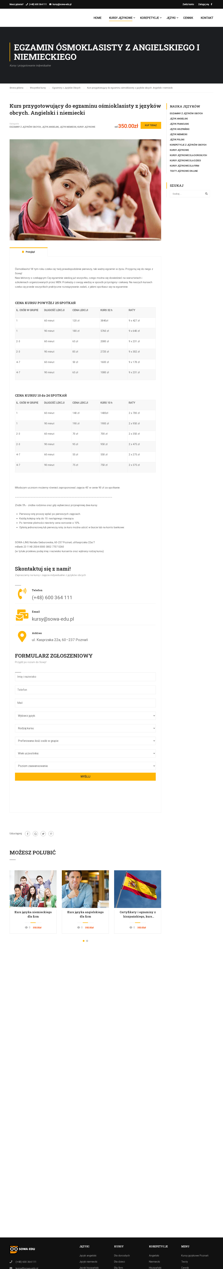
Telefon (37, 590)
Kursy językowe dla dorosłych (188, 155)
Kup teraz (151, 125)
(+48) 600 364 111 (38, 4)
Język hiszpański (179, 129)
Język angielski (50, 127)
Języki (171, 18)
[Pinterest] (51, 833)
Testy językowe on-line (184, 171)
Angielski (154, 1255)
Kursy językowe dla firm (184, 165)
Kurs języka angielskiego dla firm (85, 914)
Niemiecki (154, 1261)
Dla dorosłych (122, 1255)
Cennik (188, 18)
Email (36, 611)
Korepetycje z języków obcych (188, 144)
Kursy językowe (120, 18)
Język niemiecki (68, 127)
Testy (184, 1261)
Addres (37, 633)
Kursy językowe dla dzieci (185, 160)
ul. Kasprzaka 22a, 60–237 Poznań (60, 640)
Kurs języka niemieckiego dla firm (33, 914)
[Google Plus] (35, 833)
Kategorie (14, 124)
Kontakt (207, 18)
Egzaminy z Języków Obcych (25, 127)
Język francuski (179, 124)
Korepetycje (149, 18)
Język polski (177, 139)
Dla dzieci (119, 1261)
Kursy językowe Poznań (194, 1255)
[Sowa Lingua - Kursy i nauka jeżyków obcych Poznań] (23, 19)
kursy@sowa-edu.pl (62, 4)
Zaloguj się (203, 4)
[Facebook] (27, 833)
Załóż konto (188, 4)
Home (97, 18)
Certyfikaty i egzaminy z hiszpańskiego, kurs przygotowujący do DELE (138, 914)
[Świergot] (43, 833)
